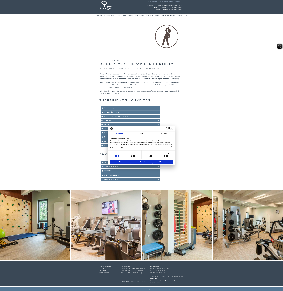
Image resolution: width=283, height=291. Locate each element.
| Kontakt (169, 2)
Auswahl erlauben (141, 161)
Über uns (99, 15)
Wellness (149, 15)
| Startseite (152, 2)
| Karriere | (178, 2)
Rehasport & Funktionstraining (165, 15)
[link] (99, 15)
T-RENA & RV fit (182, 15)
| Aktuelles (161, 2)
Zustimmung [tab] (119, 133)
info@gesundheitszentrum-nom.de (135, 281)
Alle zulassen (162, 161)
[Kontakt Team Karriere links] (101, 15)
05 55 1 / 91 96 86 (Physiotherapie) (135, 268)
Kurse (118, 15)
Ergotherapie (139, 15)
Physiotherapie (127, 15)
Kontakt (137, 289)
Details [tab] (141, 133)
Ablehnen (120, 161)
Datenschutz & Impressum (147, 289)
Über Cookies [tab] (163, 133)
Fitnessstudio (109, 15)
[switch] (133, 156)
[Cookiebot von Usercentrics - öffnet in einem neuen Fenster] (166, 128)
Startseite (131, 289)
